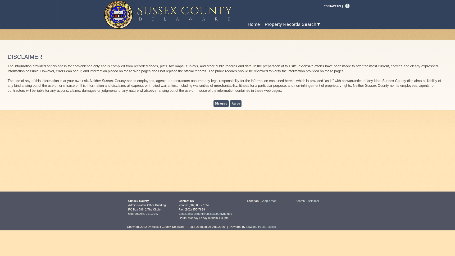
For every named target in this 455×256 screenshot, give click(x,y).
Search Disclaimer (307, 201)
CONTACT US (332, 6)
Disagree (221, 103)
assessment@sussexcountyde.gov (209, 213)
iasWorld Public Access (261, 227)
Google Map (269, 201)
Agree (236, 103)
